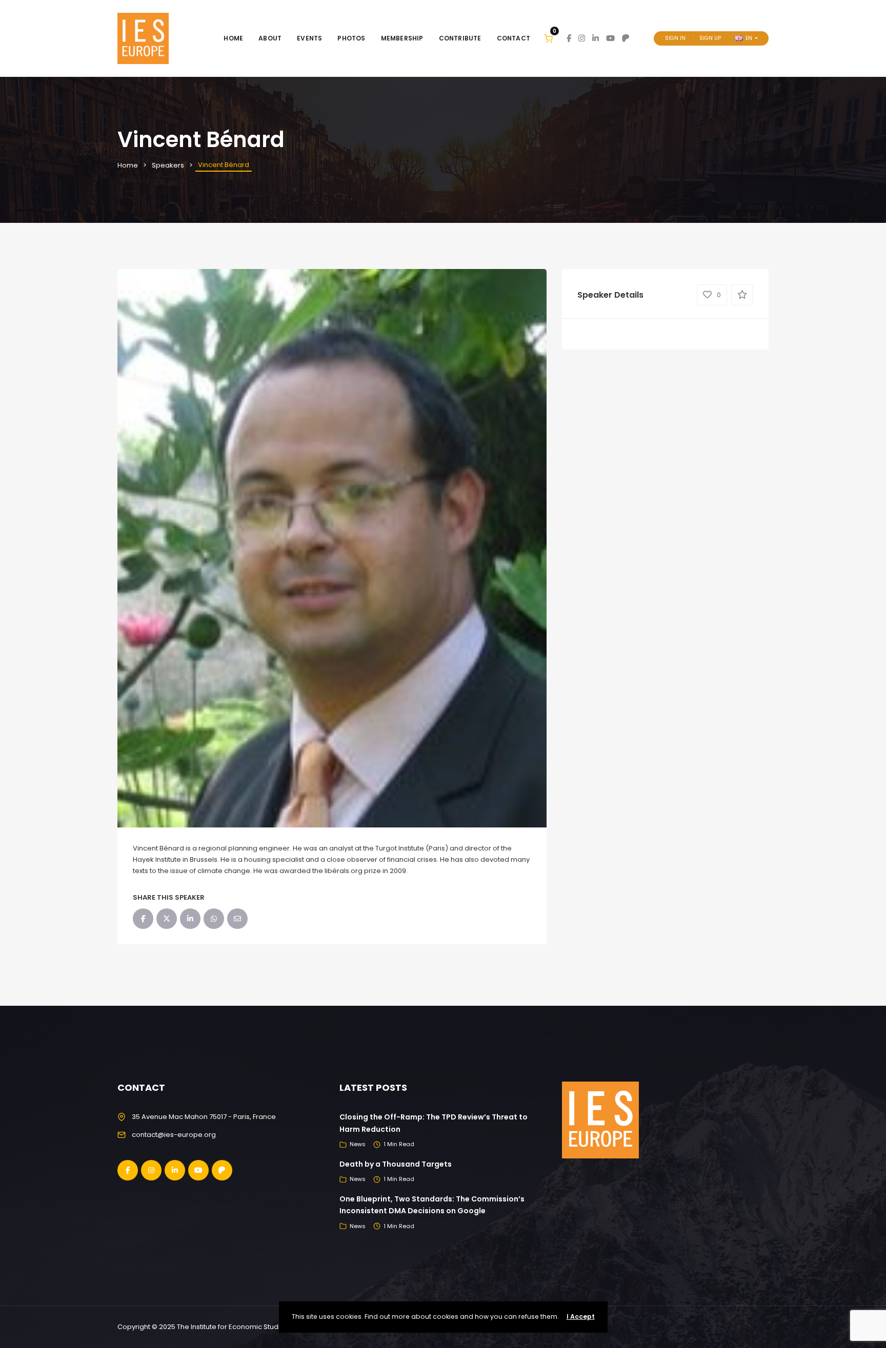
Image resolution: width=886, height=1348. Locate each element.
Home (233, 38)
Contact (513, 38)
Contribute (460, 38)
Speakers (168, 165)
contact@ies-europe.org (174, 1134)
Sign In (675, 38)
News (358, 1144)
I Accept (581, 1316)
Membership (402, 38)
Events (309, 38)
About (269, 38)
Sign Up (710, 38)
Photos (351, 38)
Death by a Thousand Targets (395, 1164)
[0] (548, 38)
